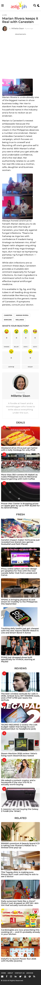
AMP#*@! (11, 367)
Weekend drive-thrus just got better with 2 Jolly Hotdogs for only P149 (19, 449)
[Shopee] (30, 976)
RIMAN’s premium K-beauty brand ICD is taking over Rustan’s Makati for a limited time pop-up (20, 845)
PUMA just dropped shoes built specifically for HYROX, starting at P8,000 (18, 659)
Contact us (19, 973)
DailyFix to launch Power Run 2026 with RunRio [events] (18, 960)
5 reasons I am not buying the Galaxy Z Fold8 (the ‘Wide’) (19, 810)
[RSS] (34, 976)
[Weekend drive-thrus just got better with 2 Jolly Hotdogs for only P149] (20, 436)
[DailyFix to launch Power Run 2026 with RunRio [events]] (20, 947)
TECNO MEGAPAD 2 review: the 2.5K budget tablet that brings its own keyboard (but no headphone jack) (19, 727)
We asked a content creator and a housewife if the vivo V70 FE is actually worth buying (18, 782)
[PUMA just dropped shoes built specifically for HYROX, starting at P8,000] (20, 645)
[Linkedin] (16, 976)
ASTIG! (35, 346)
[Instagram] (11, 976)
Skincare (8, 320)
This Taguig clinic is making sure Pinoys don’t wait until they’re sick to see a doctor (19, 874)
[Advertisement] (20, 55)
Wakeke (6, 346)
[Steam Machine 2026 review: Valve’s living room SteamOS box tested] (20, 742)
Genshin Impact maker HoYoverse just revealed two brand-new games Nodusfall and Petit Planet (20, 542)
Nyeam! (30, 367)
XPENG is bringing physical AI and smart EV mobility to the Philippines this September (19, 602)
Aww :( (26, 346)
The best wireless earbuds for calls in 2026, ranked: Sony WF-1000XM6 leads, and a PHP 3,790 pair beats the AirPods (20, 697)
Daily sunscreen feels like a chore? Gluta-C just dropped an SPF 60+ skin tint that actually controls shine (19, 903)
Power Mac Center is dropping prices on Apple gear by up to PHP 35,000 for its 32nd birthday (20, 505)
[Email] (2, 976)
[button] (2, 5)
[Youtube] (25, 976)
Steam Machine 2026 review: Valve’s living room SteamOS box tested (19, 754)
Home (3, 973)
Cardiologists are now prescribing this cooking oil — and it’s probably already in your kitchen (20, 932)
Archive (29, 973)
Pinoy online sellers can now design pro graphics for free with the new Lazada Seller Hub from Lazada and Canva (19, 572)
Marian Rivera (22, 315)
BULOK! (16, 346)
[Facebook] (6, 976)
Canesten (8, 315)
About (10, 973)
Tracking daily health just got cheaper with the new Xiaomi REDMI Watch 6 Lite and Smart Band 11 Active (20, 630)
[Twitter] (20, 976)
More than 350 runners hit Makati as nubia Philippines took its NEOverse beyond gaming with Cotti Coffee (19, 476)
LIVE (4, 15)
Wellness (20, 320)
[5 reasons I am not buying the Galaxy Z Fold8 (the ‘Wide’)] (20, 797)
